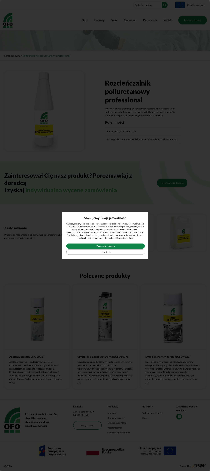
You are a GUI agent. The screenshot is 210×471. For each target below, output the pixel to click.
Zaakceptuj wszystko (105, 246)
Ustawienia (106, 252)
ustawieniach (127, 238)
